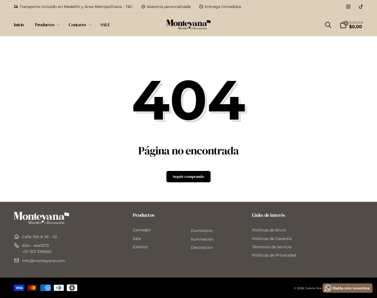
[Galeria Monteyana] (41, 223)
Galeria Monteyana (318, 288)
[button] (46, 24)
